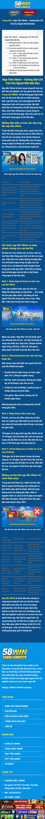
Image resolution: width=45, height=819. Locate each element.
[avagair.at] (22, 4)
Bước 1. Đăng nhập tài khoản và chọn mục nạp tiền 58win (25, 55)
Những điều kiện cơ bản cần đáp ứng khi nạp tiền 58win (23, 44)
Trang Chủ (6, 20)
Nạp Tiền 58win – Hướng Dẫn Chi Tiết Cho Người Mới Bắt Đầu (21, 38)
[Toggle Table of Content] (37, 33)
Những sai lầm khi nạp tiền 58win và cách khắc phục (24, 71)
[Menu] (3, 4)
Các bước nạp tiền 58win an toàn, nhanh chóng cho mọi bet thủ (23, 49)
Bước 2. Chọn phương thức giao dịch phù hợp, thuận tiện (25, 59)
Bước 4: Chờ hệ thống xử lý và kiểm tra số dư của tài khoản (26, 66)
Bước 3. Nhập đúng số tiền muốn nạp (25, 63)
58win (4, 665)
